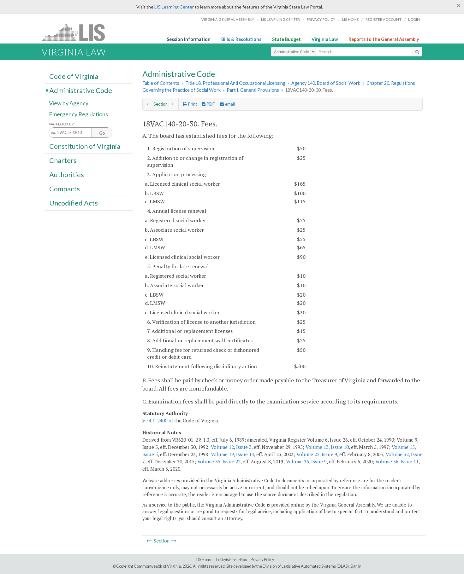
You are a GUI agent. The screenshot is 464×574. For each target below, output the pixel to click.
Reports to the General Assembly (383, 39)
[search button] (417, 51)
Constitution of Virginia (84, 146)
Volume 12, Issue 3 (231, 447)
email (229, 104)
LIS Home (204, 559)
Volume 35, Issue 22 (219, 461)
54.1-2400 (156, 420)
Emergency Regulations (78, 114)
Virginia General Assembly (227, 19)
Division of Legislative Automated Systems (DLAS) (306, 566)
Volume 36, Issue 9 (306, 461)
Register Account (384, 19)
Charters (63, 160)
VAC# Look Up (61, 124)
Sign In (355, 566)
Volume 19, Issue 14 (232, 454)
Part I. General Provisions (253, 90)
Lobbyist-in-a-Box (231, 559)
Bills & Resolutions (241, 39)
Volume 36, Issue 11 (397, 461)
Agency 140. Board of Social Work (325, 83)
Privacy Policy (321, 19)
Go (102, 133)
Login (414, 19)
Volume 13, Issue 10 (327, 447)
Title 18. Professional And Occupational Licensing (235, 83)
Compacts (64, 189)
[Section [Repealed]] (149, 104)
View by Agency (68, 103)
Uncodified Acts (73, 203)
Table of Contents (160, 83)
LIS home (350, 19)
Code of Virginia (73, 76)
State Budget (286, 39)
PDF (210, 104)
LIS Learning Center (174, 6)
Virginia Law (325, 39)
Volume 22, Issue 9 (316, 454)
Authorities (66, 175)
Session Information (189, 39)
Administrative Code (80, 90)
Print (192, 104)
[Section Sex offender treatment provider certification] (172, 104)
